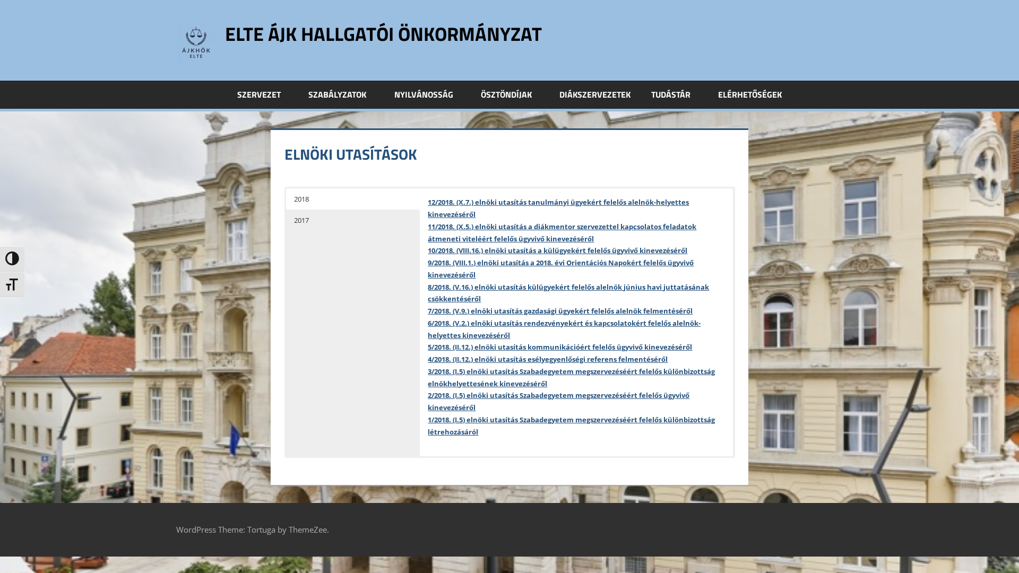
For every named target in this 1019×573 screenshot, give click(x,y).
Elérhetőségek (750, 94)
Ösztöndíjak (506, 94)
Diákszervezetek (595, 94)
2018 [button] (301, 199)
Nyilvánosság (423, 94)
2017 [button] (301, 220)
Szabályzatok (337, 94)
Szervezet (259, 94)
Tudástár (670, 94)
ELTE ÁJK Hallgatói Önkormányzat (383, 33)
